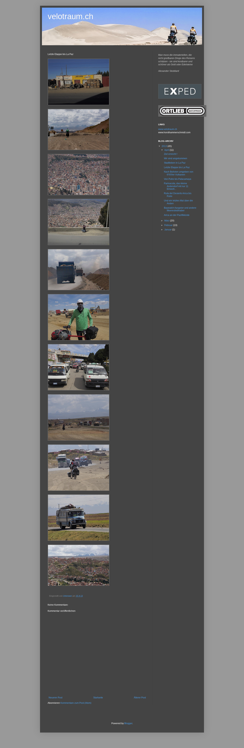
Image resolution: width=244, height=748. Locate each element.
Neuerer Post (55, 697)
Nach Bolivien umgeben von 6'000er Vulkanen (178, 173)
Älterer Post (140, 697)
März (167, 220)
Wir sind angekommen (175, 158)
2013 (165, 146)
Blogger (128, 723)
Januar (168, 229)
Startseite (98, 697)
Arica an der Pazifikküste (176, 215)
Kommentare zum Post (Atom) (75, 703)
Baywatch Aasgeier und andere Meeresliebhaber (180, 209)
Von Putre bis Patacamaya (177, 179)
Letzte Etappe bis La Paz (177, 167)
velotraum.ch (70, 16)
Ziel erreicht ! (170, 154)
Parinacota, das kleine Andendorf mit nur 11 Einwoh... (176, 186)
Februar (168, 225)
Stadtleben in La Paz (174, 162)
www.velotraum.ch (167, 129)
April (167, 150)
